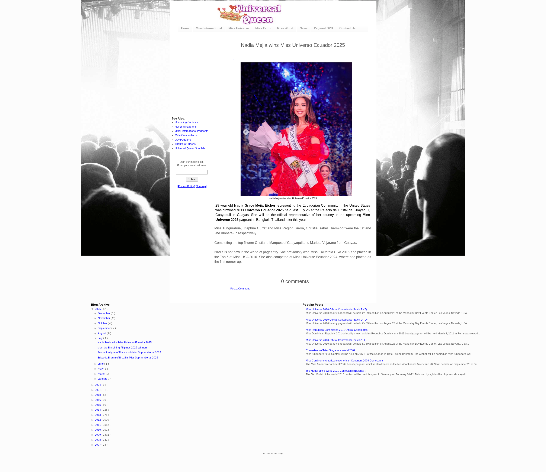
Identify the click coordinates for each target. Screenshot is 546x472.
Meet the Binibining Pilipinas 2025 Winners (122, 347)
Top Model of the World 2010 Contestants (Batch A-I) (336, 370)
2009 (98, 434)
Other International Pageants (191, 131)
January (103, 378)
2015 (98, 404)
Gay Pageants (183, 139)
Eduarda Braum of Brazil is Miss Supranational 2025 (127, 357)
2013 (98, 414)
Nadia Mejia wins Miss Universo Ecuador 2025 (124, 342)
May (100, 368)
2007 (98, 444)
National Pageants (185, 126)
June (101, 363)
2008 (98, 439)
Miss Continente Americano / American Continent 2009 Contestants (344, 360)
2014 (98, 409)
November (104, 318)
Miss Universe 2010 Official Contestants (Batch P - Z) (336, 309)
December (104, 313)
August (102, 333)
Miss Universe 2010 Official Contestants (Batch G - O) (336, 319)
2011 (98, 424)
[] (186, 186)
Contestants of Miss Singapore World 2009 (330, 350)
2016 (98, 400)
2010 (98, 429)
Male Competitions (186, 135)
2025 (98, 309)
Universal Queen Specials (190, 148)
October (103, 323)
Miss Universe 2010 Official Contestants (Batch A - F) (336, 340)
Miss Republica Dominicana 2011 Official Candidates (336, 329)
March (102, 373)
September (104, 328)
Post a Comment (240, 288)
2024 (98, 384)
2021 (98, 390)
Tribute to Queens (185, 143)
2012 (98, 419)
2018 (98, 394)
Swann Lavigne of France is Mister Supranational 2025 (129, 352)
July (100, 338)
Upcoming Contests (186, 122)
